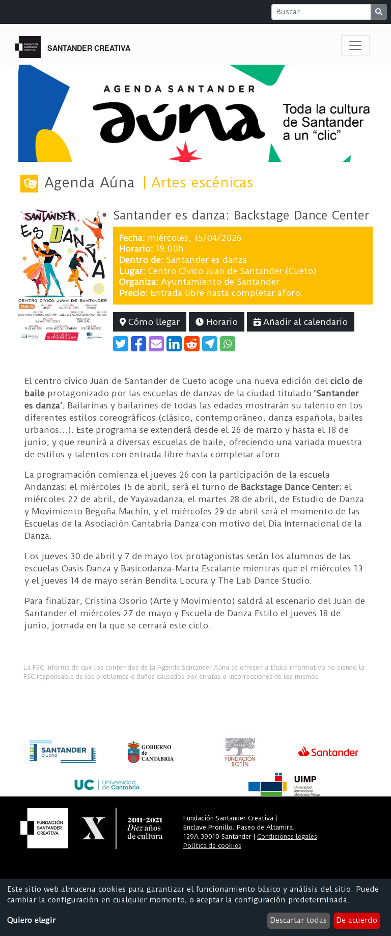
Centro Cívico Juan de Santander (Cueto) (232, 271)
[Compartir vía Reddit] (192, 343)
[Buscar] (379, 12)
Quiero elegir (31, 920)
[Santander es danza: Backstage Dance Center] (62, 274)
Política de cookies (212, 845)
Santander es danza (206, 260)
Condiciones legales (287, 836)
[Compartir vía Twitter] (120, 343)
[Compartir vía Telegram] (209, 343)
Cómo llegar (153, 322)
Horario (221, 322)
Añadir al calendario (304, 322)
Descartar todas (298, 920)
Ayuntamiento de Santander (220, 282)
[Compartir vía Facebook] (138, 343)
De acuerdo (356, 920)
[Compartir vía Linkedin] (174, 343)
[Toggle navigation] (355, 45)
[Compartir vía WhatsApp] (227, 343)
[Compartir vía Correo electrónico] (156, 343)
